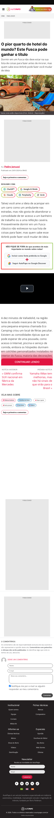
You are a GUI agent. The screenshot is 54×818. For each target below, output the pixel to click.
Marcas (40, 709)
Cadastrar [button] (27, 777)
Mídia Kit (13, 724)
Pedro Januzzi (12, 166)
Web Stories (40, 747)
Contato (14, 719)
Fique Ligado (11, 16)
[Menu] (3, 9)
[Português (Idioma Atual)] (21, 788)
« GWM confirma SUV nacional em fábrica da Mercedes (12, 379)
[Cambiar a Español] (32, 788)
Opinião (40, 733)
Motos (13, 738)
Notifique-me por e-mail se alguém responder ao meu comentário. (27, 687)
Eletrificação (13, 752)
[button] (41, 9)
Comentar (47, 695)
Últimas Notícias (9, 400)
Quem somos (13, 709)
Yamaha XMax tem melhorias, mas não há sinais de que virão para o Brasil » (41, 381)
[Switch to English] (27, 788)
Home (3, 16)
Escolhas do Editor (24, 400)
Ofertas (40, 752)
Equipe (13, 714)
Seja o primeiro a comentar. (14, 177)
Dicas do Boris (13, 743)
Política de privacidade (27, 815)
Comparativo (40, 714)
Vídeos (33, 405)
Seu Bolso (21, 405)
